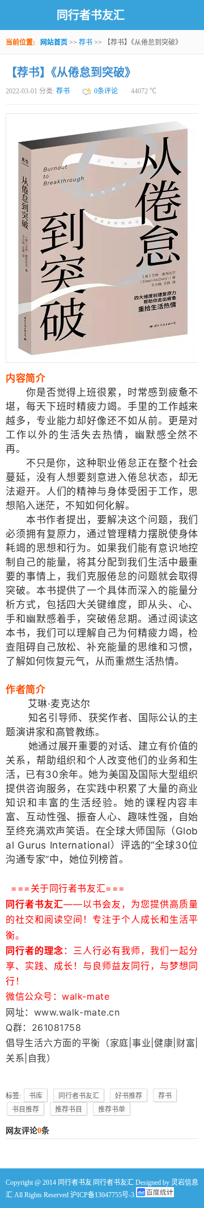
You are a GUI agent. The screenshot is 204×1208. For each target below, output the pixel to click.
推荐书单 (111, 1109)
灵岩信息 (184, 1182)
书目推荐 (25, 1109)
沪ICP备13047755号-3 (102, 1195)
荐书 (85, 42)
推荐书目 (68, 1109)
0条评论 (106, 91)
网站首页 (53, 42)
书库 (35, 1096)
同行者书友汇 (91, 15)
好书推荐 (128, 1096)
